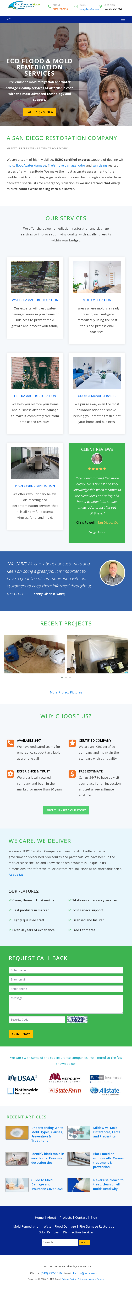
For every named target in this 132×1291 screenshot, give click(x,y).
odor (81, 165)
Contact (81, 1217)
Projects (66, 1217)
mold (10, 165)
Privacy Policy (69, 1279)
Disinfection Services (78, 1232)
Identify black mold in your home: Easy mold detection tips (47, 1158)
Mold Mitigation (97, 300)
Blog (93, 1217)
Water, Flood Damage (60, 1226)
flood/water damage (31, 165)
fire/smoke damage (62, 165)
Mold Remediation (26, 1226)
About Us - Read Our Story (66, 810)
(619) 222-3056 (60, 9)
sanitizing (99, 165)
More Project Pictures (66, 692)
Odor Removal (48, 1232)
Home (39, 1217)
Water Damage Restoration (35, 300)
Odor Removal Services (97, 396)
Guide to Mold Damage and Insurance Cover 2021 (47, 1184)
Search (84, 1242)
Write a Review (96, 1279)
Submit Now (21, 1034)
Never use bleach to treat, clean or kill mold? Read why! (108, 1184)
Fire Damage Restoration (35, 396)
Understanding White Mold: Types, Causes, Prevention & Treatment (47, 1134)
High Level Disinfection (35, 486)
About (51, 1217)
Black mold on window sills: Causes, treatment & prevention (109, 1160)
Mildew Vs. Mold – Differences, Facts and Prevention (106, 1132)
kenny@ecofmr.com (89, 9)
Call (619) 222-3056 (39, 112)
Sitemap (82, 1279)
